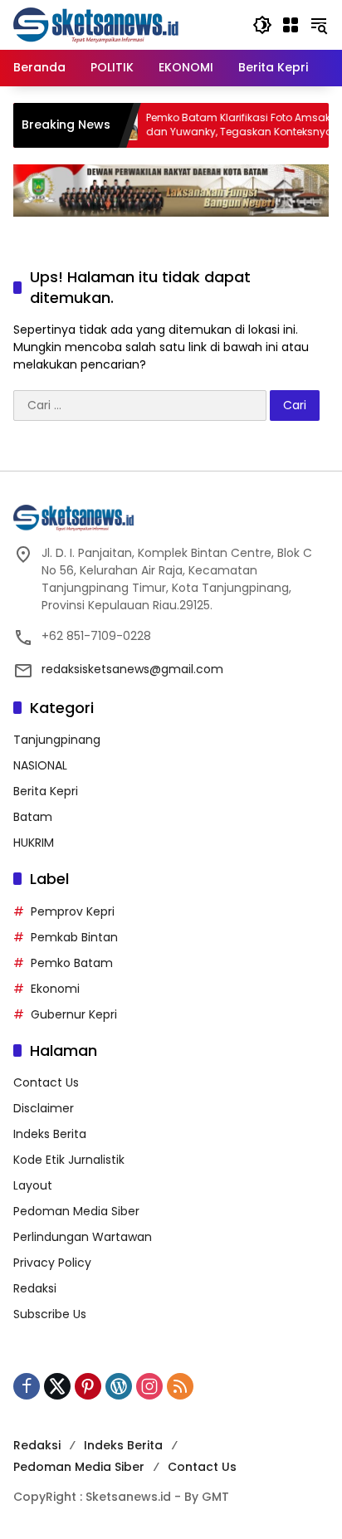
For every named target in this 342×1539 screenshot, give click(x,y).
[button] (262, 25)
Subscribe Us (49, 1314)
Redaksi (34, 1288)
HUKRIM (33, 842)
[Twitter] (57, 1386)
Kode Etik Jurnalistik (69, 1159)
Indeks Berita (49, 1134)
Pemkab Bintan (74, 937)
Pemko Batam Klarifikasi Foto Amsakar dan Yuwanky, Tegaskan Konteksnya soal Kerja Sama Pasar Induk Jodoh (227, 125)
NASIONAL (40, 765)
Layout (32, 1185)
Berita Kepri (45, 791)
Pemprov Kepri (73, 911)
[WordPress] (118, 1386)
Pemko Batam (72, 963)
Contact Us (46, 1082)
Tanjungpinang (56, 739)
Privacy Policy (52, 1262)
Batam (32, 817)
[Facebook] (26, 1386)
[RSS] (180, 1386)
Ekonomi (55, 988)
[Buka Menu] (290, 25)
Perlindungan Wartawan (82, 1237)
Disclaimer (43, 1108)
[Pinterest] (88, 1386)
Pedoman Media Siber (76, 1211)
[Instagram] (149, 1386)
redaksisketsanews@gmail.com (132, 669)
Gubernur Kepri (74, 1014)
